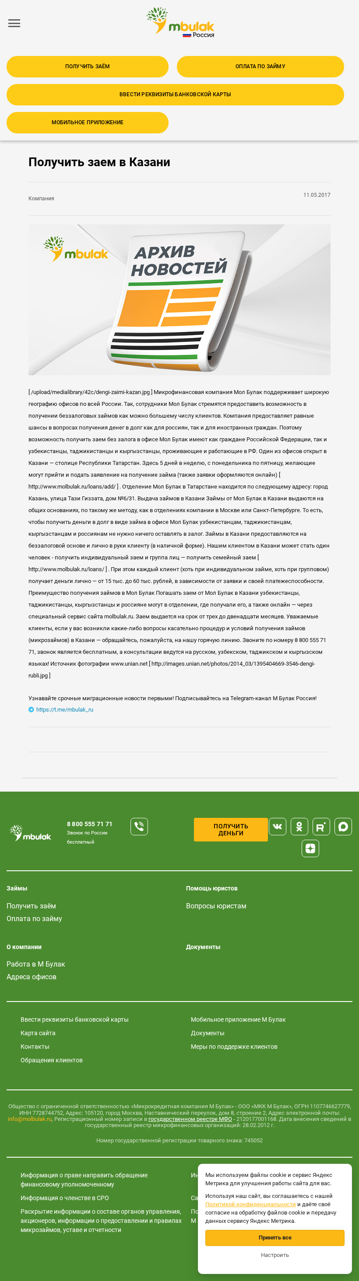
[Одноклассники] (299, 826)
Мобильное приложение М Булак (238, 1019)
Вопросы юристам (216, 906)
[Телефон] (139, 826)
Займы (17, 888)
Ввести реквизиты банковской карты (175, 94)
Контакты (35, 1046)
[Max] (343, 826)
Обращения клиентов (52, 1060)
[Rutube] (321, 826)
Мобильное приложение (88, 122)
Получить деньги (231, 830)
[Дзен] (310, 848)
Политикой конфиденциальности (250, 1204)
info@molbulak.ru (30, 1119)
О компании (24, 946)
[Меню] (14, 23)
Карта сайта (38, 1033)
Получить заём (87, 66)
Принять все (275, 1237)
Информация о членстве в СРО (65, 1197)
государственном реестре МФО (190, 1119)
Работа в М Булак (36, 964)
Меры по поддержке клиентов (234, 1046)
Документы (203, 946)
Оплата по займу (260, 66)
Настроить (275, 1255)
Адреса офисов (31, 977)
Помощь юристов (212, 888)
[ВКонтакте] (277, 826)
